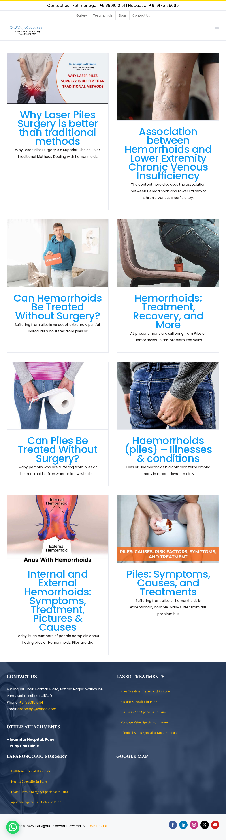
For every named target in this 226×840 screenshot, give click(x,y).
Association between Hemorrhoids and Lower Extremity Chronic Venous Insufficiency (168, 86)
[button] (12, 827)
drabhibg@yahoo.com (36, 709)
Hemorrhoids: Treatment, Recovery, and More (168, 253)
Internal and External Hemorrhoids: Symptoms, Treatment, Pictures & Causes (57, 529)
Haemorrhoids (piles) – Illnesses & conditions (168, 395)
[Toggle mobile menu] (217, 27)
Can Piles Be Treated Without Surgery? (57, 395)
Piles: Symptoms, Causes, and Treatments (168, 529)
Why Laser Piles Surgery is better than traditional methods (57, 78)
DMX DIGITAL (98, 826)
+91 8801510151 (31, 702)
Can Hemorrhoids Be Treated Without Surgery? (57, 253)
